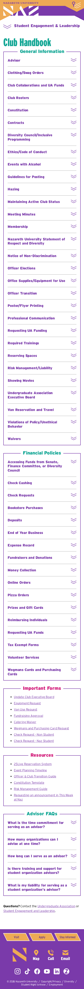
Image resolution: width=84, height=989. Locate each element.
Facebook (37, 971)
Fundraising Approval (28, 715)
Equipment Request (27, 703)
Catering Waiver (25, 722)
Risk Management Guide (30, 789)
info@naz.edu (65, 955)
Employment (56, 984)
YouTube (47, 971)
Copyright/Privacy (51, 981)
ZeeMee (66, 971)
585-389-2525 (51, 955)
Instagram (18, 971)
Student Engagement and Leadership (29, 911)
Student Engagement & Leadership (47, 26)
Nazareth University (20, 9)
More (76, 5)
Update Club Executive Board (34, 697)
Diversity (69, 981)
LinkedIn (57, 971)
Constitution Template (29, 782)
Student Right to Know (33, 984)
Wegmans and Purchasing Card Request (41, 728)
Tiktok (27, 971)
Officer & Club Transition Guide (35, 776)
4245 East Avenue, (36, 955)
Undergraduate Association (56, 906)
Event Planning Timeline (30, 770)
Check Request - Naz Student (34, 741)
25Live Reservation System (33, 764)
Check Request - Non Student (34, 734)
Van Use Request (25, 709)
